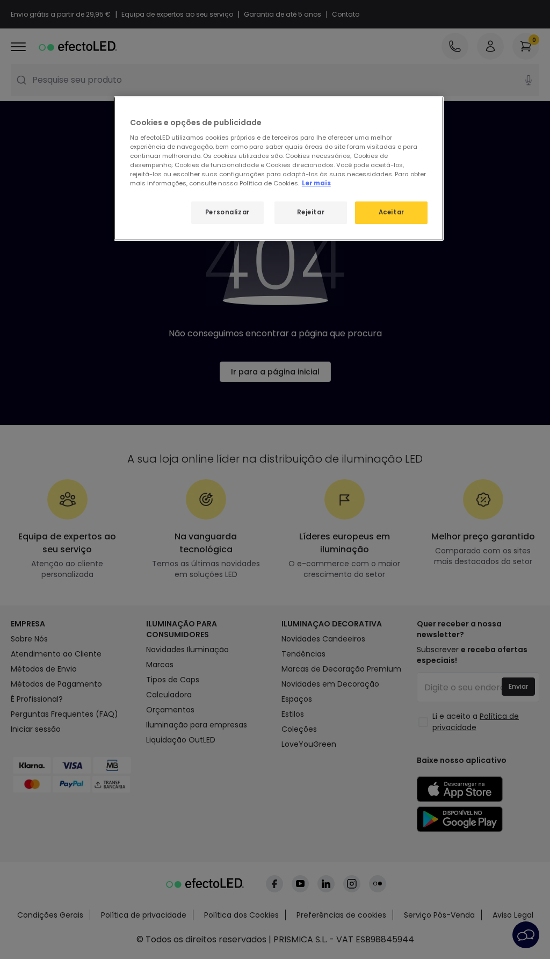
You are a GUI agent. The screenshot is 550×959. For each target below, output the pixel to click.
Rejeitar (311, 212)
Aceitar (391, 212)
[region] (279, 168)
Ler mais (316, 183)
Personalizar (227, 212)
